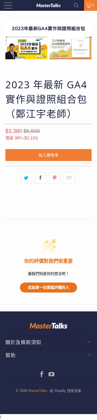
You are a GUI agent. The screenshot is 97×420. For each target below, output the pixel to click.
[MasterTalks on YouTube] (52, 375)
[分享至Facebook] (40, 178)
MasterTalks (37, 391)
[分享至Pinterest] (55, 178)
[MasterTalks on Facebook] (42, 375)
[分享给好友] (69, 178)
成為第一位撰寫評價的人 (48, 287)
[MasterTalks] (48, 5)
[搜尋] (78, 5)
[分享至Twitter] (26, 178)
